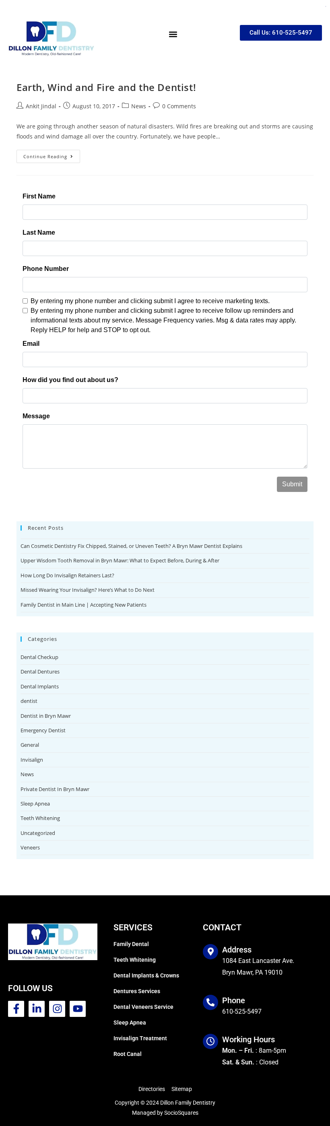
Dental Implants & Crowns (146, 975)
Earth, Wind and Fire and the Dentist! (106, 87)
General (30, 744)
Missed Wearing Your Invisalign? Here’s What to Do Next (88, 589)
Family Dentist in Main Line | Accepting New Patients (83, 604)
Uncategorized (38, 833)
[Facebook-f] (16, 1009)
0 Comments (179, 106)
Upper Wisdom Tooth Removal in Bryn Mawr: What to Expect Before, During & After (120, 560)
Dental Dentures (40, 671)
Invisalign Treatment (140, 1038)
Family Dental (131, 944)
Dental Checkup (39, 657)
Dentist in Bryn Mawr (46, 715)
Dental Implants (40, 686)
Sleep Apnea (35, 803)
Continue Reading (51, 154)
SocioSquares (181, 1112)
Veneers (30, 847)
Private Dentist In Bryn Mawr (55, 789)
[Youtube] (78, 1009)
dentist (29, 701)
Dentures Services (136, 991)
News (138, 106)
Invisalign (32, 759)
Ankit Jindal (41, 106)
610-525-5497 (242, 1011)
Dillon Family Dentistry (187, 1102)
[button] (172, 34)
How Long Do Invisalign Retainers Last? (67, 575)
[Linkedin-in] (37, 1009)
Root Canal (127, 1054)
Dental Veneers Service (143, 1007)
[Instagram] (57, 1009)
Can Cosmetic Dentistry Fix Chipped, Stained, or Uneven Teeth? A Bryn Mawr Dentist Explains (131, 546)
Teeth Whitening (40, 818)
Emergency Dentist (43, 730)
